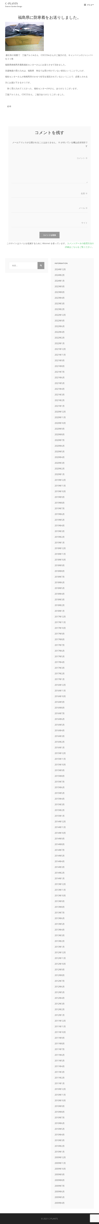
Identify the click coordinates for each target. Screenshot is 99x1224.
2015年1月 (60, 815)
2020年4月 (60, 457)
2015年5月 (60, 793)
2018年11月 (60, 554)
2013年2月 (60, 941)
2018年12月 (60, 548)
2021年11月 (60, 354)
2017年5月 (60, 656)
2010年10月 (60, 1100)
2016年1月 (60, 747)
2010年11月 (60, 1094)
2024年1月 (60, 280)
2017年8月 (60, 639)
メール (83, 208)
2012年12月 (60, 952)
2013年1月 (60, 946)
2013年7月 (60, 912)
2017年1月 (60, 679)
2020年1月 (60, 474)
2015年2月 (60, 810)
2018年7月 (60, 576)
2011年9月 (60, 1037)
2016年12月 (60, 684)
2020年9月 (60, 428)
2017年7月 (60, 645)
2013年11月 (60, 889)
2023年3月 (60, 303)
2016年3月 (60, 736)
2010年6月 (60, 1123)
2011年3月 (60, 1072)
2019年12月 (60, 480)
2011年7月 (60, 1049)
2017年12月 (60, 616)
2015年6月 (60, 787)
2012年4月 (60, 998)
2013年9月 (60, 901)
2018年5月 (60, 588)
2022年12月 (60, 314)
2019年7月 (60, 508)
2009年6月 (60, 1191)
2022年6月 (60, 326)
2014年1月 (60, 878)
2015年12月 (60, 753)
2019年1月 (60, 542)
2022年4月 (60, 332)
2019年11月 (60, 485)
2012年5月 (60, 992)
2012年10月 (60, 963)
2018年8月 (60, 571)
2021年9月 (60, 360)
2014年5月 (60, 855)
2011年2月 (60, 1077)
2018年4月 (60, 593)
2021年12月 (60, 349)
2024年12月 (60, 269)
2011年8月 (60, 1043)
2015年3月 (60, 804)
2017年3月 (60, 667)
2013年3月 (60, 935)
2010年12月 (60, 1089)
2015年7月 (60, 781)
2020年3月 (60, 462)
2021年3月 (60, 394)
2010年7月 (60, 1117)
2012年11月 (60, 958)
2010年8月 (60, 1111)
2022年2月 (60, 337)
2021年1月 (60, 406)
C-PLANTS (11, 3)
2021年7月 (60, 371)
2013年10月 (60, 895)
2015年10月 (60, 764)
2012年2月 (60, 1009)
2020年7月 (60, 440)
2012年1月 (60, 1015)
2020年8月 (60, 434)
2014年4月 (60, 861)
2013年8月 (60, 906)
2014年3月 (60, 867)
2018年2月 (60, 605)
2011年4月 (60, 1066)
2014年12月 (60, 821)
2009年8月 (60, 1180)
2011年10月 (60, 1032)
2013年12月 (60, 884)
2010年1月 (60, 1151)
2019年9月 (60, 497)
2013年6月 (60, 918)
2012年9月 (60, 969)
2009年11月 (60, 1163)
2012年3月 (60, 1003)
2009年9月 (60, 1174)
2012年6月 (60, 986)
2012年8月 (60, 975)
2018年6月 (60, 582)
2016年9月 (60, 702)
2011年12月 (60, 1020)
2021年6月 (60, 377)
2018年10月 (60, 559)
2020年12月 (60, 411)
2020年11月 (60, 417)
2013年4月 (60, 929)
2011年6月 (60, 1054)
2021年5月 (60, 383)
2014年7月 (60, 850)
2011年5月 (60, 1060)
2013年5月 (60, 924)
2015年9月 (60, 770)
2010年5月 (60, 1128)
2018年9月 (60, 565)
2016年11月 (60, 690)
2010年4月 (60, 1134)
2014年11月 (60, 827)
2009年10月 (60, 1168)
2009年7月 (60, 1185)
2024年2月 (60, 275)
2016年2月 (60, 741)
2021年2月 (60, 400)
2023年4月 (60, 297)
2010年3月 (60, 1140)
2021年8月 (60, 366)
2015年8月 (60, 776)
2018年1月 (60, 610)
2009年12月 (60, 1157)
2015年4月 (60, 798)
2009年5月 (60, 1197)
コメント (82, 158)
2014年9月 (60, 838)
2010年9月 (60, 1106)
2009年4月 (60, 1202)
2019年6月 (60, 514)
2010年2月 (60, 1146)
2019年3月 (60, 531)
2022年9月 (60, 320)
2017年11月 (60, 622)
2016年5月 (60, 724)
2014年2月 (60, 872)
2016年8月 (60, 707)
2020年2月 (60, 468)
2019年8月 (60, 502)
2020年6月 (60, 445)
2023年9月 (60, 286)
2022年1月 (60, 343)
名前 (84, 193)
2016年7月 (60, 713)
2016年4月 (60, 730)
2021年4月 (60, 388)
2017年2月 (60, 673)
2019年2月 (60, 536)
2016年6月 (60, 719)
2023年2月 (60, 309)
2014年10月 (60, 832)
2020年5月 (60, 451)
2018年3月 (60, 599)
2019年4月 (60, 525)
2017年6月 (60, 650)
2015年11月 (60, 758)
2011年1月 (60, 1083)
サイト (84, 222)
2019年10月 (60, 491)
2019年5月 (60, 519)
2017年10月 (60, 628)
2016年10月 (60, 696)
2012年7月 (60, 980)
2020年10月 (60, 423)
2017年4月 (60, 662)
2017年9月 (60, 633)
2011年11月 (60, 1026)
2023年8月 (60, 292)
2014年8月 (60, 844)
